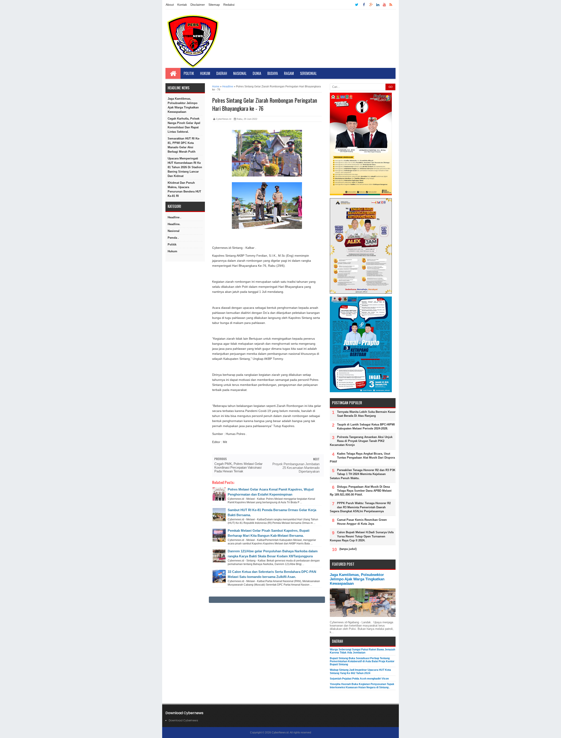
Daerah (221, 73)
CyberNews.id (280, 732)
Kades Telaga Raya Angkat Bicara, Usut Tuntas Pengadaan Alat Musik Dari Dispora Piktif (362, 457)
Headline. (174, 224)
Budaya (272, 73)
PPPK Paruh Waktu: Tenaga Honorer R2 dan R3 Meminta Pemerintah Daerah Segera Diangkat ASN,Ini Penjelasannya (360, 507)
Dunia (257, 73)
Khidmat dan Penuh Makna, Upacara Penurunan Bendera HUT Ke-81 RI (184, 189)
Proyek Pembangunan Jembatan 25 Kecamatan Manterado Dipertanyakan (296, 467)
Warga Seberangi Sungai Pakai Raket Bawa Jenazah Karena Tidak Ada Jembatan (362, 651)
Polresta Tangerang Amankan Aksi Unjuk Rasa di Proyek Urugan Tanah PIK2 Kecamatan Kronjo (361, 441)
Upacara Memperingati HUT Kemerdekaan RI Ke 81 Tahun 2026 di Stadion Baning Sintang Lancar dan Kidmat (185, 167)
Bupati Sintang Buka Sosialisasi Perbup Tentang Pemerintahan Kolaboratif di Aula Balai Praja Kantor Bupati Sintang (362, 661)
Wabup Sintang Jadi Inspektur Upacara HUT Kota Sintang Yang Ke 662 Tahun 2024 (360, 671)
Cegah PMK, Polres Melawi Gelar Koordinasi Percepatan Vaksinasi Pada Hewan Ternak (238, 467)
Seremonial (308, 73)
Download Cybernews (183, 720)
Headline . (174, 217)
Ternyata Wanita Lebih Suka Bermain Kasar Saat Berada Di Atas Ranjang (366, 413)
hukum (172, 251)
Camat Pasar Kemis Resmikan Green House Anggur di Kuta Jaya (362, 521)
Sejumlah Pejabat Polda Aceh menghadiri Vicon (359, 678)
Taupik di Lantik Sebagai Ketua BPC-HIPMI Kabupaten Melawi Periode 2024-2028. (366, 426)
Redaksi (228, 4)
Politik (189, 73)
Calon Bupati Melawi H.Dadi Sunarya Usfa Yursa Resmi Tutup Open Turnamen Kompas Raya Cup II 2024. (362, 536)
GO (390, 86)
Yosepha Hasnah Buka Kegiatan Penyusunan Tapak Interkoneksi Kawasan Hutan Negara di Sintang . (362, 686)
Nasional (240, 73)
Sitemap (214, 4)
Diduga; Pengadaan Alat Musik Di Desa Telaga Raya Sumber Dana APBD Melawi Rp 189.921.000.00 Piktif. (361, 490)
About (170, 4)
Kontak (182, 4)
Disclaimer (197, 4)
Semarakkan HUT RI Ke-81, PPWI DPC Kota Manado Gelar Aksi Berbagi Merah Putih (184, 145)
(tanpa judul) (348, 549)
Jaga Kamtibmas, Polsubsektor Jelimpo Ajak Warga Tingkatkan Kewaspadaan (183, 105)
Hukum (205, 73)
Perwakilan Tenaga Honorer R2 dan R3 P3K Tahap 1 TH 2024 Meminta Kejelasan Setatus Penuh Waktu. (362, 474)
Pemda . (173, 237)
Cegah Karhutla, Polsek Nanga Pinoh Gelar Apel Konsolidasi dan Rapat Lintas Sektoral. (184, 125)
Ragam (289, 73)
